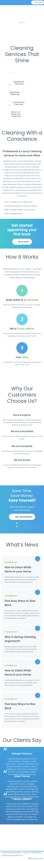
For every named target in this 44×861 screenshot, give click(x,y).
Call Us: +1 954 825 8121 (32, 853)
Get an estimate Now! (22, 31)
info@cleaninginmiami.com (12, 855)
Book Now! (23, 241)
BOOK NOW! (38, 2)
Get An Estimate (23, 516)
